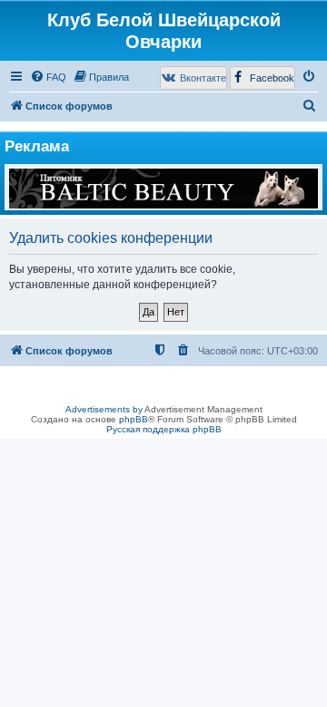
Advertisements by (104, 409)
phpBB (133, 419)
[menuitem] (48, 77)
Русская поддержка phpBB (164, 429)
